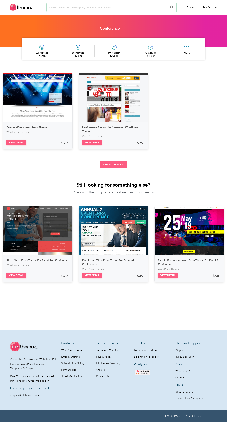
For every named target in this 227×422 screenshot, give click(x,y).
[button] (16, 142)
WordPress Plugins (78, 54)
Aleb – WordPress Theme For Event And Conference (37, 260)
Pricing (191, 7)
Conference (110, 28)
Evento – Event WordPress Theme (26, 127)
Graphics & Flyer (150, 54)
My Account (210, 7)
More (187, 52)
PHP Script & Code (114, 54)
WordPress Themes (42, 54)
